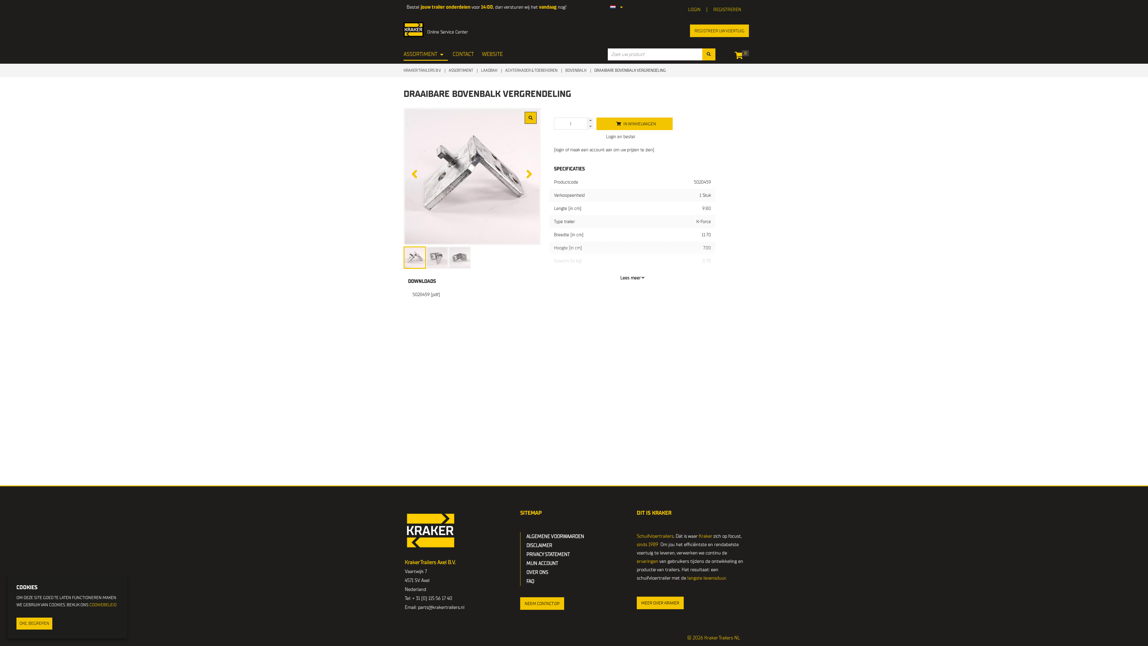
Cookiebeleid (103, 604)
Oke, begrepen (34, 623)
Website (492, 54)
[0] (740, 56)
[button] (542, 603)
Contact (463, 54)
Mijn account (542, 563)
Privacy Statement (548, 554)
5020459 (426, 294)
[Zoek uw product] (708, 54)
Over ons (537, 572)
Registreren (727, 9)
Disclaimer (539, 545)
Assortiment (420, 54)
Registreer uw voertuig (719, 30)
